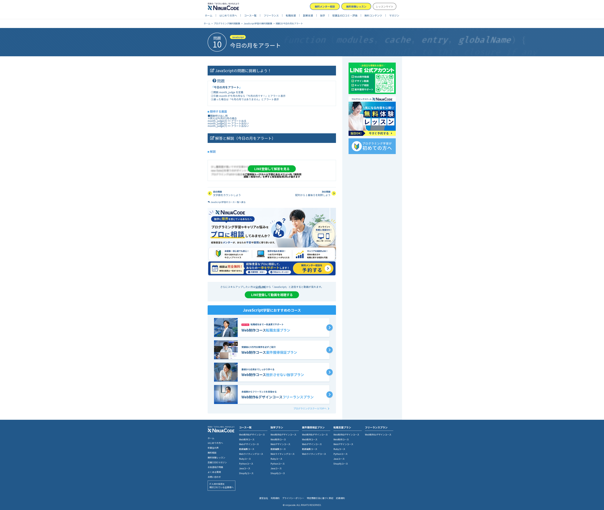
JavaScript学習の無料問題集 (258, 23)
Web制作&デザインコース (252, 434)
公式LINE (260, 287)
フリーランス (271, 15)
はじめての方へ (228, 15)
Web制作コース (246, 439)
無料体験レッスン (356, 6)
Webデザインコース (249, 444)
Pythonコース (246, 463)
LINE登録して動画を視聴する (272, 294)
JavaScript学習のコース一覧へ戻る (228, 202)
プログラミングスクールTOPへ (310, 408)
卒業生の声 (213, 447)
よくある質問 (214, 472)
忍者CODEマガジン (217, 462)
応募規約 (340, 498)
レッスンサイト (384, 6)
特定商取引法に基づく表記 (320, 498)
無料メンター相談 (325, 6)
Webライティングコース (251, 453)
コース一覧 (250, 15)
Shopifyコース (246, 473)
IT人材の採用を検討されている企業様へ (221, 485)
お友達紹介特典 (215, 467)
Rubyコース (245, 458)
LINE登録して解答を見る (272, 168)
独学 (322, 15)
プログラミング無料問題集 (227, 23)
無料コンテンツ (373, 15)
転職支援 (291, 15)
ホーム (208, 15)
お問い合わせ (214, 476)
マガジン (394, 15)
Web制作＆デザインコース (378, 434)
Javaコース (244, 468)
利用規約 (275, 498)
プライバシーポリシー (293, 498)
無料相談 (212, 452)
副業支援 (308, 15)
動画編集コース (246, 449)
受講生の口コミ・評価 (344, 15)
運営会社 (263, 498)
